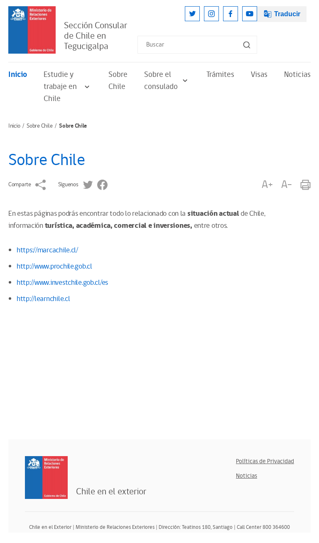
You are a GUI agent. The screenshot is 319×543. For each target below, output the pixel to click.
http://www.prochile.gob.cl (54, 266)
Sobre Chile (118, 80)
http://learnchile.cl (43, 299)
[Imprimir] (305, 185)
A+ (267, 185)
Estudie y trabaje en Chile (60, 86)
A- (286, 185)
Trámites (220, 74)
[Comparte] (40, 185)
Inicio (17, 74)
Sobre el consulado (161, 80)
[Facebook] (230, 13)
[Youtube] (249, 13)
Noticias (297, 74)
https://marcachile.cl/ (47, 250)
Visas (259, 74)
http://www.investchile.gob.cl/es (62, 282)
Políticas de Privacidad (265, 461)
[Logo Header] (32, 30)
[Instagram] (211, 13)
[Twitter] (192, 13)
